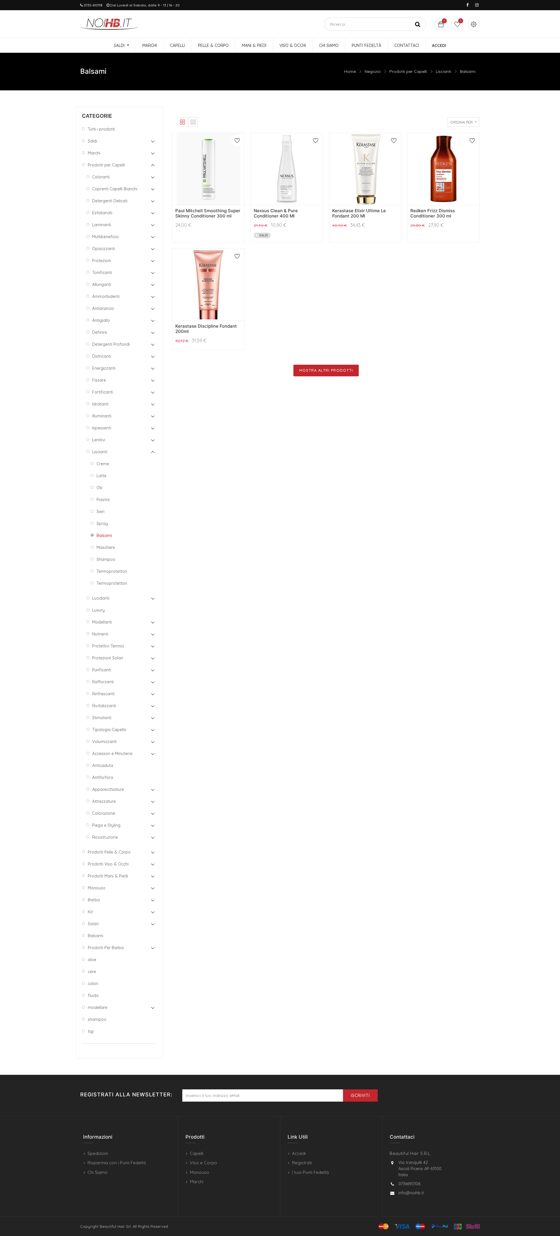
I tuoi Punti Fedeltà (310, 1172)
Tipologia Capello (109, 729)
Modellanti (102, 622)
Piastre (103, 499)
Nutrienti (100, 634)
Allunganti (101, 284)
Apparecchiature (108, 789)
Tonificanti (102, 272)
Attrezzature (104, 801)
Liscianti (443, 71)
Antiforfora (102, 777)
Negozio (373, 71)
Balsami (467, 71)
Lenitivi (98, 440)
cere (92, 971)
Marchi (94, 153)
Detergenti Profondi (111, 344)
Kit (90, 911)
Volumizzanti (104, 741)
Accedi (299, 1153)
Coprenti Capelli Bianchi (114, 189)
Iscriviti (360, 1095)
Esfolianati (102, 212)
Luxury (98, 610)
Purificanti (101, 670)
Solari (93, 923)
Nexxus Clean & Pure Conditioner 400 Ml (276, 213)
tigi (91, 1031)
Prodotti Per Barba (106, 947)
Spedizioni (98, 1153)
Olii (99, 487)
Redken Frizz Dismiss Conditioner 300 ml (432, 213)
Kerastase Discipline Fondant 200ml (206, 328)
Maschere (106, 547)
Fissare (99, 380)
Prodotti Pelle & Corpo (109, 852)
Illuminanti (101, 416)
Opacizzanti (103, 248)
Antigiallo (101, 320)
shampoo (97, 1019)
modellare (97, 1007)
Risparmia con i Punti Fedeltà (117, 1162)
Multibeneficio (105, 236)
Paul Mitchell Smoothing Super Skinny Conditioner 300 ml (207, 213)
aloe (92, 959)
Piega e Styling (106, 825)
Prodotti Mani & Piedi (108, 876)
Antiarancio (103, 308)
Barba (94, 900)
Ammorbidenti (106, 296)
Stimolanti (101, 717)
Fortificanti (102, 392)
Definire (99, 332)
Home (350, 71)
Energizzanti (104, 368)
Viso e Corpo (203, 1162)
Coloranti (101, 177)
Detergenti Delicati (109, 200)
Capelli (196, 1153)
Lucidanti (100, 598)
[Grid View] (182, 122)
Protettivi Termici (108, 646)
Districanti (101, 356)
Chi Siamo (98, 1172)
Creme (103, 463)
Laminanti (101, 224)
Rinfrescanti (103, 693)
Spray (102, 523)
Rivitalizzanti (104, 705)
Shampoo (106, 559)
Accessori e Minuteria (112, 753)
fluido (93, 995)
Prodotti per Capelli (408, 71)
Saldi (92, 141)
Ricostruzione (105, 837)
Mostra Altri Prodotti (326, 370)
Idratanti (100, 404)
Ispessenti (101, 428)
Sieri (100, 511)
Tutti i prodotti (101, 129)
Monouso (97, 888)
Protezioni (101, 260)
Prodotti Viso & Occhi (108, 864)
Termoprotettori (112, 571)
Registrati (302, 1162)
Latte (101, 475)
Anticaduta (102, 765)
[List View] (193, 122)
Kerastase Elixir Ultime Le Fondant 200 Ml (359, 213)
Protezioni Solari (107, 658)
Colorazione (103, 813)
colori (93, 983)
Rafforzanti (103, 681)
